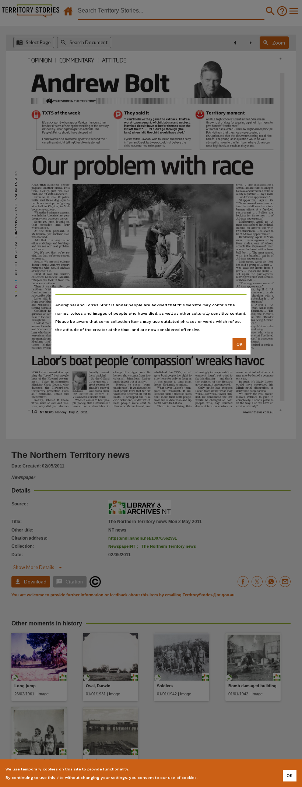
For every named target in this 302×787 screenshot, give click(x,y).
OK (239, 344)
